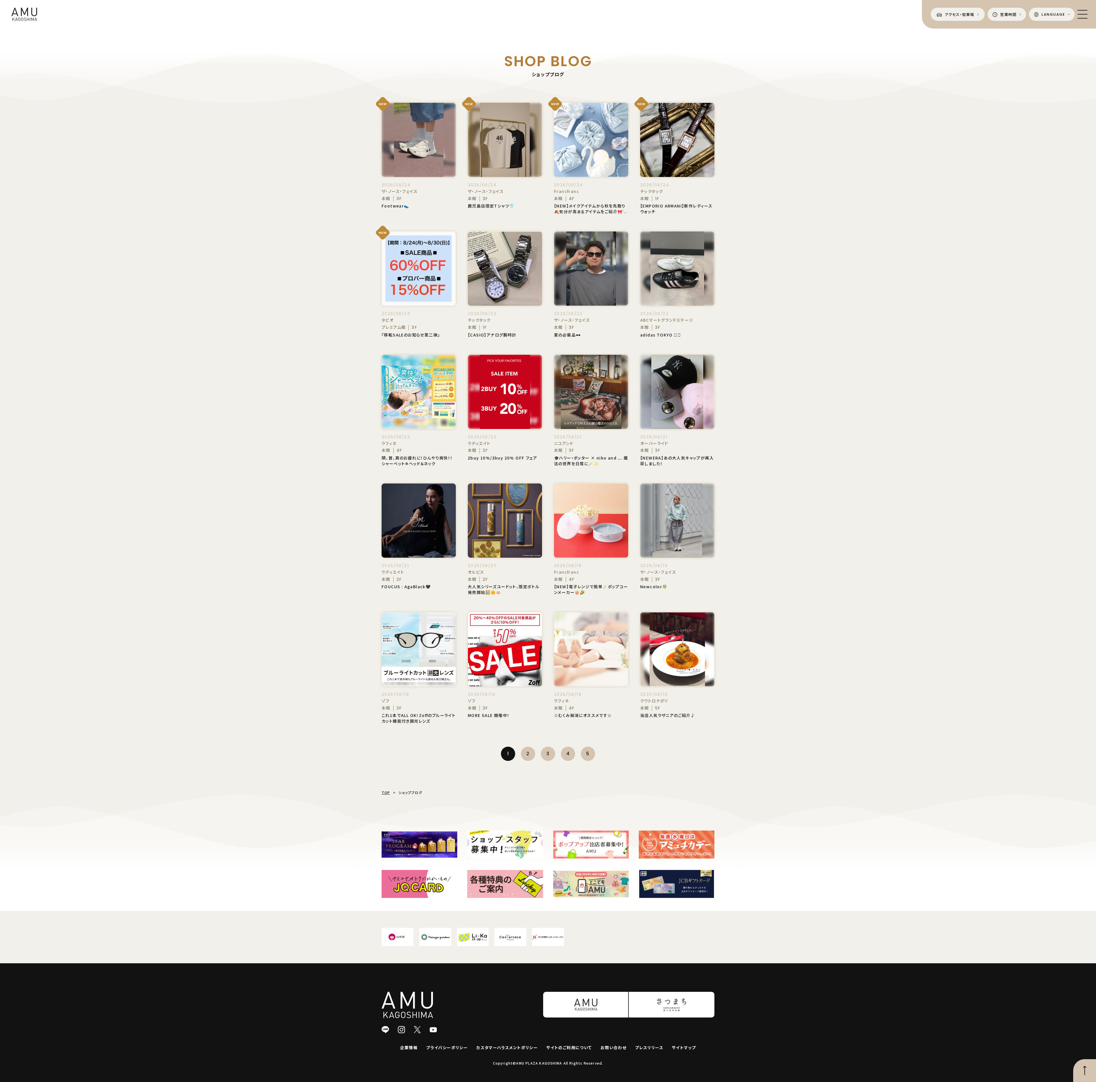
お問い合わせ (613, 1047)
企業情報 (409, 1047)
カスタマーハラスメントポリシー (507, 1047)
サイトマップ (684, 1047)
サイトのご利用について (569, 1047)
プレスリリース (649, 1047)
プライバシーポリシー (447, 1047)
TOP (386, 792)
